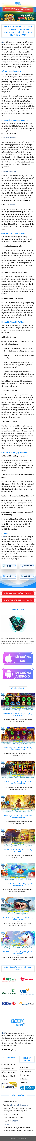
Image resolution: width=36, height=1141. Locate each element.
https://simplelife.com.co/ (19, 1105)
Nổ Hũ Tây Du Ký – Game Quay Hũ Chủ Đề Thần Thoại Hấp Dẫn (18, 816)
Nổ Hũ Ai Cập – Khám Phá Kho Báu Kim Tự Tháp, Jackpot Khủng (18, 748)
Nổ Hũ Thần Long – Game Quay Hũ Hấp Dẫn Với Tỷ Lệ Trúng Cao (18, 782)
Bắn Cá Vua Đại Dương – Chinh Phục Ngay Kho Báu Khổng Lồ (18, 884)
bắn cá (12, 205)
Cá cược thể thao (9, 138)
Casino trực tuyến (9, 171)
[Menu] (2, 3)
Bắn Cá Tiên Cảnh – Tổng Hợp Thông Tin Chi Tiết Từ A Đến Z (18, 952)
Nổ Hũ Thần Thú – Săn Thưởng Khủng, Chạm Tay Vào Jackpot (18, 714)
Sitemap (6, 1124)
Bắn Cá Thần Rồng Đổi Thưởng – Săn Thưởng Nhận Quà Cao (18, 918)
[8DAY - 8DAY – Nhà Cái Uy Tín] (18, 3)
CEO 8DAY (14, 1121)
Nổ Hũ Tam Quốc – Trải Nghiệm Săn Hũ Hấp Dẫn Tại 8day (18, 850)
